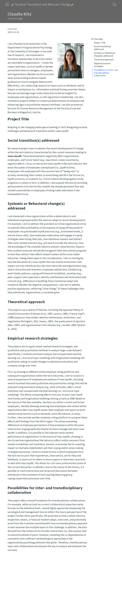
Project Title (99, 42)
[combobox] (115, 4)
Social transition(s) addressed (102, 48)
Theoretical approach (104, 59)
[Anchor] (32, 119)
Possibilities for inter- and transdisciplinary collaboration (106, 73)
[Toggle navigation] (7, 4)
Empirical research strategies (102, 65)
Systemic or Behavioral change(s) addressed (104, 54)
